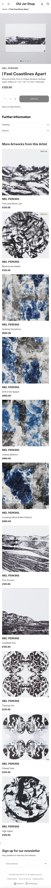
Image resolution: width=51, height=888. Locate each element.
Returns (5, 130)
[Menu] (3, 4)
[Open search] (9, 4)
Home (4, 9)
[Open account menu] (42, 4)
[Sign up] (45, 863)
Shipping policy (38, 879)
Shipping (6, 124)
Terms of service (25, 879)
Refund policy (12, 879)
